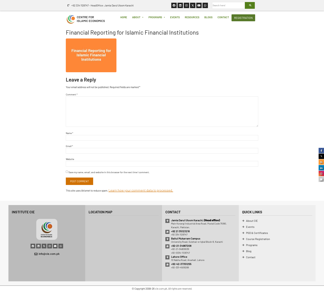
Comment (72, 94)
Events (175, 17)
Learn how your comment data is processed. (141, 190)
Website (70, 159)
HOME (123, 17)
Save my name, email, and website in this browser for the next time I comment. (109, 172)
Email (69, 146)
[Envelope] (55, 246)
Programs (155, 17)
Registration (243, 17)
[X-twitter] (192, 5)
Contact (223, 17)
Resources (192, 17)
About (136, 17)
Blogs (208, 17)
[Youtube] (199, 5)
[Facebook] (174, 5)
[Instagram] (186, 5)
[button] (138, 17)
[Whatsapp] (205, 5)
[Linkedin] (180, 5)
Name (69, 133)
